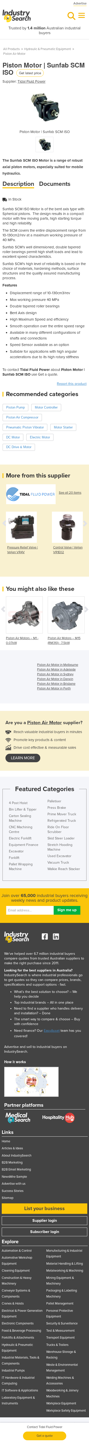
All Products (11, 49)
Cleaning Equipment (16, 1271)
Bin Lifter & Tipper (23, 809)
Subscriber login (44, 1231)
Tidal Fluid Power (31, 81)
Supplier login (44, 1220)
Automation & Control (17, 1251)
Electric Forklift (20, 838)
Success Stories (12, 1191)
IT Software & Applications (20, 1390)
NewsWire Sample (14, 1177)
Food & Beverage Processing (21, 1331)
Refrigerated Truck (61, 821)
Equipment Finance (23, 845)
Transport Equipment (60, 1338)
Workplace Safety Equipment (66, 1411)
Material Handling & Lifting (64, 1264)
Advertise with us (13, 1184)
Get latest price (30, 72)
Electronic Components (18, 1323)
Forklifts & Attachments (18, 1338)
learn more (23, 758)
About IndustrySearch (16, 1156)
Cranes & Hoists (13, 1304)
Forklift (14, 858)
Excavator (16, 851)
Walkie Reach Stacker (63, 869)
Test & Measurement (60, 1331)
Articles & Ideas (12, 1148)
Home (6, 1141)
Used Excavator (59, 856)
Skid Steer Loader (61, 838)
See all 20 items (70, 493)
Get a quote (45, 1436)
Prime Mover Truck (61, 814)
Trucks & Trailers (57, 1345)
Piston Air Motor (14, 54)
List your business (44, 1209)
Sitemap (7, 1198)
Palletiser (54, 801)
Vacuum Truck (58, 862)
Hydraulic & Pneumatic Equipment (47, 49)
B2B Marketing (12, 1163)
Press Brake (56, 808)
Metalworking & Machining (64, 1271)
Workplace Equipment (61, 1403)
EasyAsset (52, 1031)
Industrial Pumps (13, 1371)
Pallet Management (59, 1304)
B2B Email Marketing (16, 1169)
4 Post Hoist (18, 803)
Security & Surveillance (62, 1323)
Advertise (80, 3)
